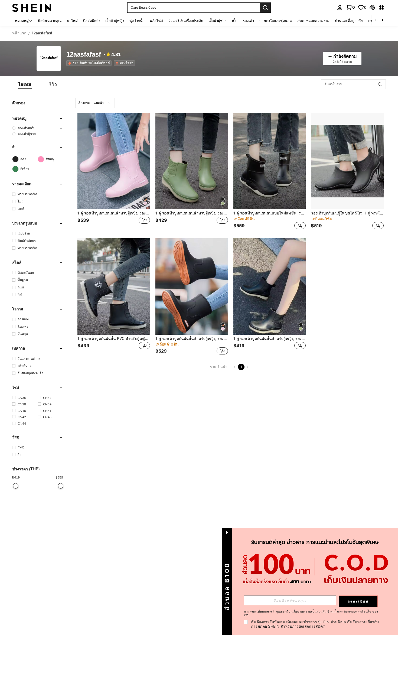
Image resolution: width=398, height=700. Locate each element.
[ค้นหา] (265, 7)
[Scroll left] (376, 20)
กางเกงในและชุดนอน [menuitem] (275, 20)
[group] (37, 128)
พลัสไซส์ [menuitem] (156, 20)
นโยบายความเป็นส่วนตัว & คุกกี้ (313, 611)
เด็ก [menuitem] (234, 20)
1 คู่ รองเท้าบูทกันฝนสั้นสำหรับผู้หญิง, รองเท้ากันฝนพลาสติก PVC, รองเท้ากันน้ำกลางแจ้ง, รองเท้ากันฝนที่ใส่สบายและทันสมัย (269, 338)
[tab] (25, 84)
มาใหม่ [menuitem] (72, 20)
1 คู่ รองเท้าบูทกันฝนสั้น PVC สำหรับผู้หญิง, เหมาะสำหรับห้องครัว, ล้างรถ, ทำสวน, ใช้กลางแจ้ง (113, 338)
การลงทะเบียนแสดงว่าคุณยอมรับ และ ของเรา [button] (311, 613)
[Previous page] (234, 367)
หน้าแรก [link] (19, 33)
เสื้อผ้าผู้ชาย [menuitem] (217, 20)
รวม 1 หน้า (218, 367)
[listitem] (90, 63)
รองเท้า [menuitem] (248, 20)
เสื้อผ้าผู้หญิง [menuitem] (114, 20)
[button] (372, 7)
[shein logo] (31, 7)
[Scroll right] (382, 20)
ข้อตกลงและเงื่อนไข (357, 611)
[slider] (15, 486)
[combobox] (95, 103)
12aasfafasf (83, 54)
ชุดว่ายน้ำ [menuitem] (136, 20)
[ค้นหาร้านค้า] (379, 84)
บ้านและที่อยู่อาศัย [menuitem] (349, 20)
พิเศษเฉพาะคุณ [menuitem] (49, 20)
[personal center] (340, 7)
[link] (350, 7)
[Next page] (247, 367)
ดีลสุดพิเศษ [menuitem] (91, 20)
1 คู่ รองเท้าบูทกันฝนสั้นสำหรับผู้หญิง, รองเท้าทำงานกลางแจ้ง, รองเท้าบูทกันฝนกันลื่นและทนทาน (113, 213)
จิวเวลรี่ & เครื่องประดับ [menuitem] (185, 20)
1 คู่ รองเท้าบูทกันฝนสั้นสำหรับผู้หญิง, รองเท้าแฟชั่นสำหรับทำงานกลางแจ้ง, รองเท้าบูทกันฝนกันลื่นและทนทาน (191, 338)
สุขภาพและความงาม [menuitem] (313, 20)
